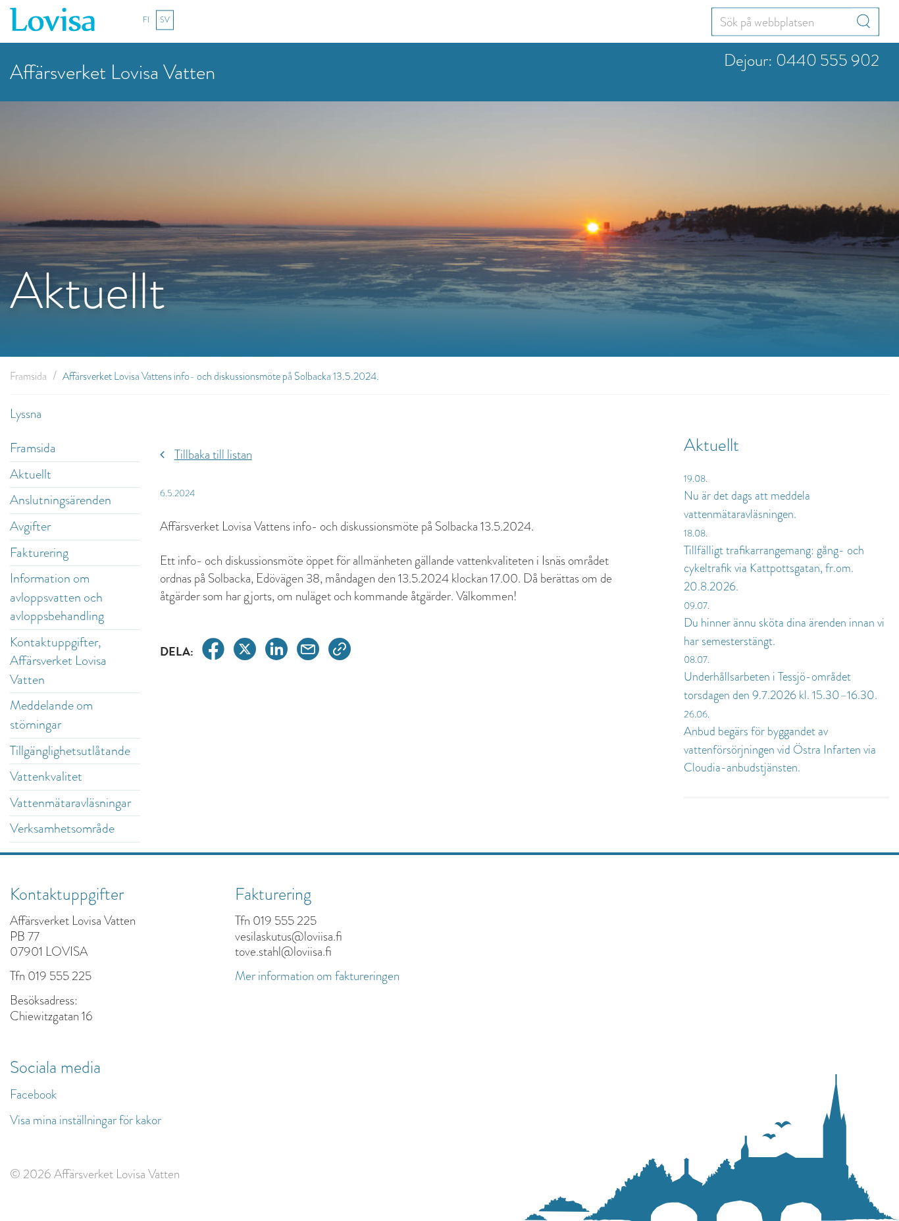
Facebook (33, 1094)
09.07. (696, 605)
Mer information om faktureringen (317, 976)
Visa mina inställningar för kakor (85, 1120)
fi (146, 20)
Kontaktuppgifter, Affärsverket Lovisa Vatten (58, 661)
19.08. (695, 478)
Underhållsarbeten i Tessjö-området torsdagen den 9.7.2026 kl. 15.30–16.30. (780, 686)
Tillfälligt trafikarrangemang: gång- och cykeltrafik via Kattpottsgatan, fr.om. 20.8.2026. (774, 568)
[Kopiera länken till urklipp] (339, 651)
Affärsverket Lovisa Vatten (112, 72)
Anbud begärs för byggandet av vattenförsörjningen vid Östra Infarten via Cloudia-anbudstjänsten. (780, 749)
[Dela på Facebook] (213, 651)
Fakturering (39, 552)
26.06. (696, 714)
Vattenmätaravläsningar (70, 802)
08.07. (696, 659)
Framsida (28, 376)
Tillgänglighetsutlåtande (70, 750)
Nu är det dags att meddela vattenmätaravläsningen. (747, 505)
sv (165, 20)
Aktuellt (30, 474)
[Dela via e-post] (308, 651)
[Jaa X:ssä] (245, 651)
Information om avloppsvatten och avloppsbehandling (57, 597)
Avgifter (30, 526)
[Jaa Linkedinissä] (276, 651)
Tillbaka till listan (213, 454)
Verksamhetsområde (62, 828)
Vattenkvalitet (46, 776)
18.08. (695, 533)
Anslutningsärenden (60, 499)
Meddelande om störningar (51, 715)
